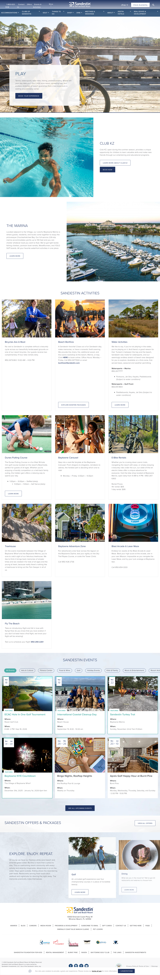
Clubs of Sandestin (26, 12)
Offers (29, 4)
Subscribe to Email (89, 925)
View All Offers (145, 823)
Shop (69, 12)
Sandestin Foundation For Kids (28, 952)
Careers (33, 925)
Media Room (45, 925)
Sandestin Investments (135, 952)
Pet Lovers (98, 929)
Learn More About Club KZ (115, 163)
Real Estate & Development (140, 12)
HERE (65, 357)
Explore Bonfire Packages (73, 405)
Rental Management (55, 952)
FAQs (147, 925)
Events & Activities (37, 5)
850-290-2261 (37, 641)
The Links (117, 952)
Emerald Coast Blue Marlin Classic (73, 929)
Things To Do (56, 12)
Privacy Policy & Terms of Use (137, 966)
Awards (13, 925)
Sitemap (154, 966)
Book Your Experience (28, 96)
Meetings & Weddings (90, 12)
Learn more (13, 493)
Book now (107, 169)
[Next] (116, 853)
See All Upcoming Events (80, 808)
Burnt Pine (73, 952)
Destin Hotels (121, 12)
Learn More (14, 256)
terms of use (97, 971)
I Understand (126, 971)
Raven (84, 952)
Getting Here (136, 925)
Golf (45, 12)
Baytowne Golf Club (100, 952)
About (110, 12)
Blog (23, 925)
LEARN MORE (120, 405)
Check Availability (140, 5)
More (51, 4)
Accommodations (9, 12)
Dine (78, 12)
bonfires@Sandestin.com (69, 363)
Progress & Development (66, 925)
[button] (153, 4)
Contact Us (20, 5)
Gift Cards (107, 925)
